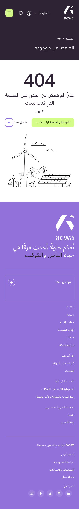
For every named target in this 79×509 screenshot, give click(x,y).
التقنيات (69, 371)
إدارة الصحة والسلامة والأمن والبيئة (55, 397)
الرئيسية (70, 39)
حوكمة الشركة (66, 345)
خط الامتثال (67, 477)
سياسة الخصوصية (64, 462)
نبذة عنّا (70, 307)
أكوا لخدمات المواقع (63, 363)
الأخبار (71, 415)
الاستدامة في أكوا (65, 381)
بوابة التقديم (67, 422)
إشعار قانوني (67, 454)
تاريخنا (70, 315)
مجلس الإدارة (67, 322)
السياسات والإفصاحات (61, 469)
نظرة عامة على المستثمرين (60, 407)
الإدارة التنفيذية (66, 330)
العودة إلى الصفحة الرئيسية (55, 122)
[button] (42, 13)
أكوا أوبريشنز (68, 356)
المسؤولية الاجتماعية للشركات (57, 389)
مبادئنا (70, 337)
